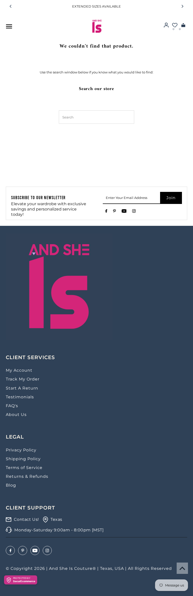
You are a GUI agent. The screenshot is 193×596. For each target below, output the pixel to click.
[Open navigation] (9, 26)
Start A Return (22, 388)
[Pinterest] (114, 212)
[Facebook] (106, 212)
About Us (16, 414)
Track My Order (22, 379)
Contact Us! (26, 519)
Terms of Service (24, 467)
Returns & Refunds (27, 476)
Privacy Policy (21, 450)
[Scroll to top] (182, 568)
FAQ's (12, 405)
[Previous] (11, 6)
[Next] (182, 6)
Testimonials (20, 397)
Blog (11, 485)
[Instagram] (134, 212)
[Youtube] (124, 212)
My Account (19, 370)
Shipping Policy (23, 458)
